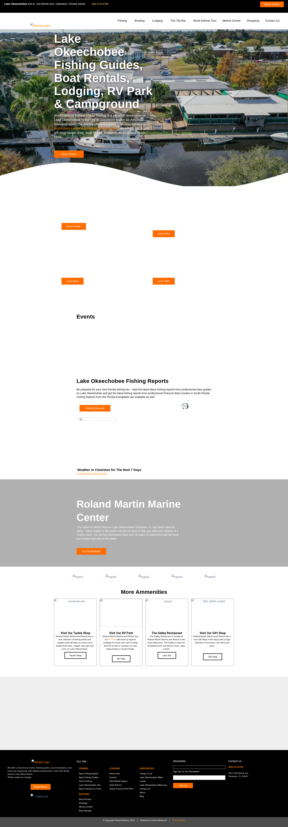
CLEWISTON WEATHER (91, 473)
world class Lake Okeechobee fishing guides (86, 128)
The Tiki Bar (178, 20)
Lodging (157, 20)
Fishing (122, 20)
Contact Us (272, 20)
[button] (128, 21)
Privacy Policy (178, 820)
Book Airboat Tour (205, 20)
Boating (140, 20)
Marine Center (231, 20)
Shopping (253, 20)
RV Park (112, 639)
